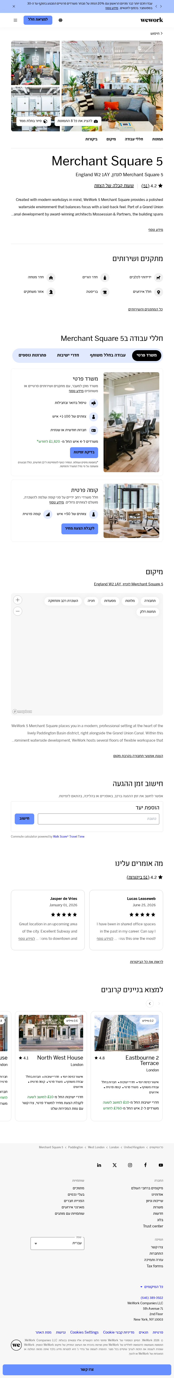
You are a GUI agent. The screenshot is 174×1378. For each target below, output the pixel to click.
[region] (87, 654)
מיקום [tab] (111, 139)
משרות (158, 1207)
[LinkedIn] (99, 1165)
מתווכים (78, 1188)
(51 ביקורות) (138, 877)
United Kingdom (134, 1147)
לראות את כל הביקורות (146, 962)
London (114, 1147)
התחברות (156, 1254)
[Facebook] (145, 1165)
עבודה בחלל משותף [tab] (108, 355)
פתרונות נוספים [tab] (32, 355)
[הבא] (156, 6)
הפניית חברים (74, 1201)
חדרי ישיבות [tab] (68, 355)
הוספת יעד (147, 808)
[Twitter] (114, 1165)
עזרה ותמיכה (153, 1260)
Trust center (153, 1226)
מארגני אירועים (73, 1207)
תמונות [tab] (157, 139)
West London (96, 1147)
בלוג (160, 1220)
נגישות (61, 1333)
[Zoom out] (17, 611)
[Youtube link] (161, 1165)
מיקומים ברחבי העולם (147, 1188)
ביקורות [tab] (91, 139)
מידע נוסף (111, 8)
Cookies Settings (84, 1333)
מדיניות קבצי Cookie (118, 1333)
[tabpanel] (87, 86)
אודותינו (157, 1195)
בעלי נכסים (76, 1195)
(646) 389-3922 (152, 1298)
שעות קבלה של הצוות (114, 186)
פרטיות (158, 1333)
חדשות (158, 1214)
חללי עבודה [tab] (134, 139)
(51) (145, 186)
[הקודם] (161, 6)
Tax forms (155, 1266)
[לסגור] (14, 6)
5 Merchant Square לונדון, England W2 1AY (128, 584)
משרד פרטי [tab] (147, 355)
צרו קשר (157, 1247)
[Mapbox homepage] (22, 711)
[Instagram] (130, 1165)
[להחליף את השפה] (60, 20)
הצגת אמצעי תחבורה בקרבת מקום (138, 756)
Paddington (75, 1147)
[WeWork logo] (151, 19)
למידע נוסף (105, 939)
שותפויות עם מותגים (69, 1214)
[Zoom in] (17, 599)
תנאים (143, 1333)
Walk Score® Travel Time (69, 836)
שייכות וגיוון (154, 1201)
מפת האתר (43, 1333)
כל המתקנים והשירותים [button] (145, 310)
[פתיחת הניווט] (15, 20)
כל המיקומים (156, 1147)
